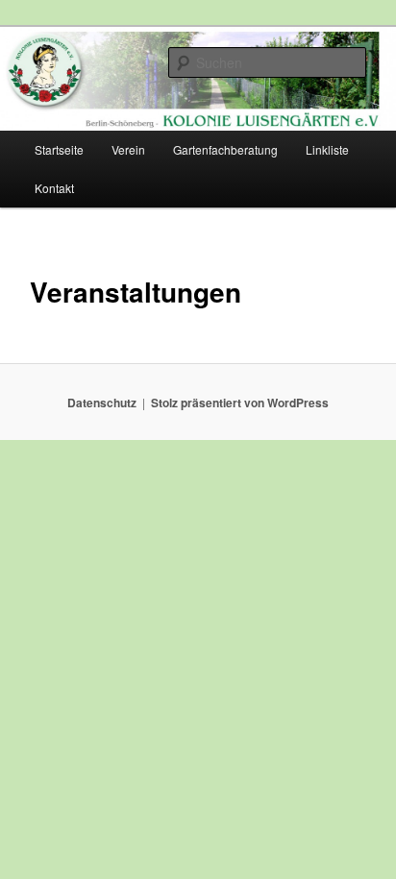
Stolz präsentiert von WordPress (240, 402)
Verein (128, 149)
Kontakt (54, 188)
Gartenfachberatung (225, 149)
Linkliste (327, 149)
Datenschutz (101, 402)
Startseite (59, 149)
